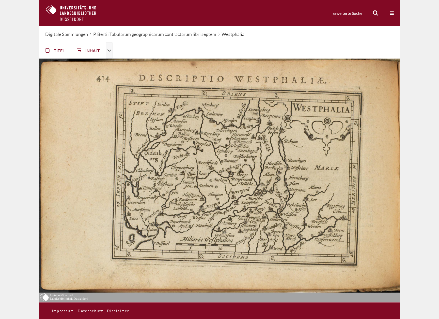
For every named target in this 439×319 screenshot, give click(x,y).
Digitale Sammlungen (66, 34)
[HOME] (75, 13)
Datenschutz (90, 311)
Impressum (63, 311)
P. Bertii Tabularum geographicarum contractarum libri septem (154, 34)
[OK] (375, 13)
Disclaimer (118, 311)
